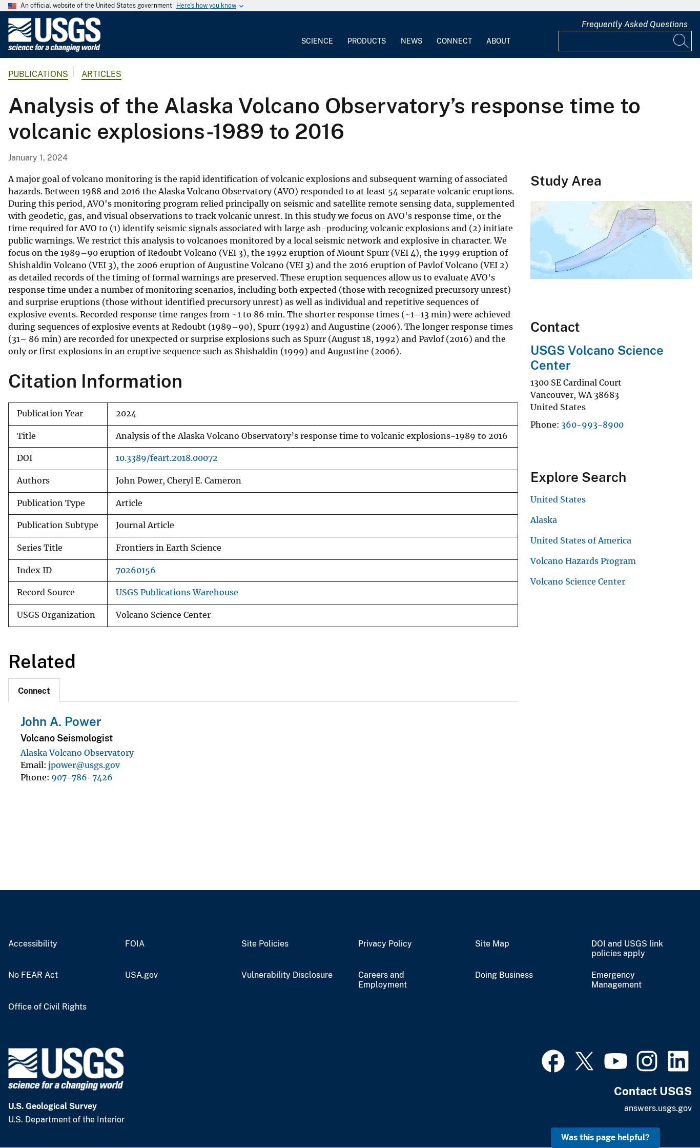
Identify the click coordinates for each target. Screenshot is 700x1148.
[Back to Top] (663, 1110)
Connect (454, 41)
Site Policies (265, 944)
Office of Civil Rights (47, 1007)
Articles (101, 74)
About (498, 41)
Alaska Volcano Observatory (77, 753)
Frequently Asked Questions (635, 24)
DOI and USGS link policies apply (627, 948)
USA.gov (141, 975)
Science (317, 41)
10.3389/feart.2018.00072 (167, 458)
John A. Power (60, 721)
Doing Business (504, 975)
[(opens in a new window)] (553, 1060)
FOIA (135, 944)
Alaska (543, 520)
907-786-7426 (82, 777)
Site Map (492, 944)
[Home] (54, 49)
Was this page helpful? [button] (605, 1137)
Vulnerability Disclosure (287, 975)
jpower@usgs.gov (84, 765)
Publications (38, 74)
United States (558, 499)
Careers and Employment (382, 980)
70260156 (136, 570)
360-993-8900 (592, 424)
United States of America (580, 540)
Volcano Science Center (577, 581)
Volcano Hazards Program (583, 561)
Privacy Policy (385, 944)
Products (366, 41)
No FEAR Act (33, 975)
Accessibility (32, 944)
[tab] (34, 690)
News (411, 41)
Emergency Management (616, 980)
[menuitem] (317, 34)
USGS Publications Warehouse (177, 592)
